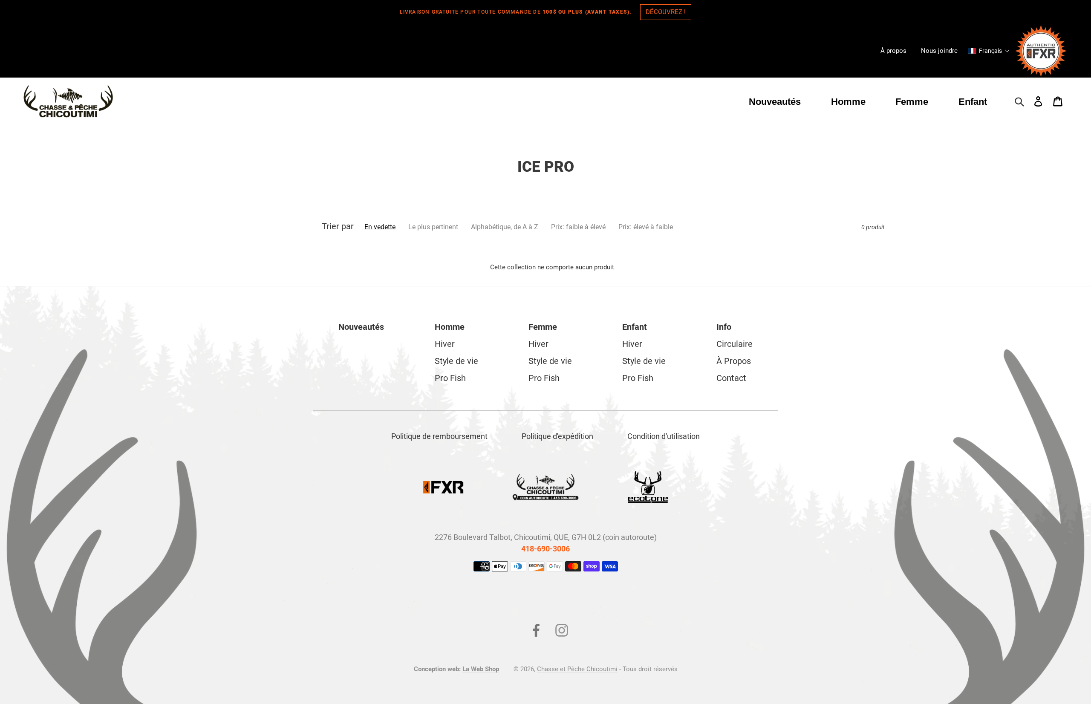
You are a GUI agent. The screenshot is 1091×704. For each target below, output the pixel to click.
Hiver (445, 344)
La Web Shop (480, 669)
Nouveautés (361, 327)
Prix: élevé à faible (645, 227)
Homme (450, 327)
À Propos (733, 361)
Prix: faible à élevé (578, 227)
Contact (731, 378)
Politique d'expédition (557, 436)
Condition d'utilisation (663, 436)
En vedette (379, 227)
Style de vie (456, 361)
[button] (989, 50)
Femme (542, 327)
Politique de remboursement (439, 436)
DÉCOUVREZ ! (666, 12)
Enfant (634, 327)
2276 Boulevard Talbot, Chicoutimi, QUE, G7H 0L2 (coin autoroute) (546, 537)
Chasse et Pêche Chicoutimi (577, 669)
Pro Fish (450, 378)
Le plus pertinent (433, 227)
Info (723, 327)
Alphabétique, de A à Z (504, 227)
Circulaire (734, 344)
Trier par (338, 226)
